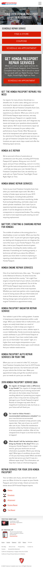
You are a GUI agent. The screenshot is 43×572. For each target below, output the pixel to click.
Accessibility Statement (14, 549)
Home (3, 542)
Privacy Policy (21, 546)
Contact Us (30, 546)
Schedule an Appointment (21, 48)
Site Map (4, 546)
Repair (24, 542)
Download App (13, 536)
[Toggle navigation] (39, 3)
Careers (3, 549)
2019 (19, 542)
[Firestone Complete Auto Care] (9, 3)
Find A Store (21, 34)
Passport (14, 542)
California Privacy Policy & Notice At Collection (13, 554)
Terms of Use (12, 546)
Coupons (21, 41)
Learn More (13, 524)
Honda (8, 542)
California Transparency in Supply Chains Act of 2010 (15, 551)
